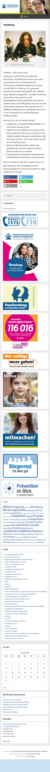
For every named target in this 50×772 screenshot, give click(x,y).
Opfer (42, 534)
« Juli (4, 688)
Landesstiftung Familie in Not (14, 601)
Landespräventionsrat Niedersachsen (17, 599)
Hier (5, 166)
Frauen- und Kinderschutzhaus (15, 520)
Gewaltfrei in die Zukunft (13, 574)
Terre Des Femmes (11, 631)
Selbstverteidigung (10, 540)
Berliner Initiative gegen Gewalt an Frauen (19, 559)
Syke (44, 540)
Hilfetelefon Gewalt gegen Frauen (16, 579)
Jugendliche (7, 528)
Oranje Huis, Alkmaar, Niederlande (16, 613)
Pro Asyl (7, 618)
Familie (29, 516)
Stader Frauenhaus (11, 628)
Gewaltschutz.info (11, 576)
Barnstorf (27, 507)
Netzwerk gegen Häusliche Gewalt (26, 534)
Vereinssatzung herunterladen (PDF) (15, 707)
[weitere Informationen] (20, 186)
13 (25, 668)
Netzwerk (8, 534)
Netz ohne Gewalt (11, 604)
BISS (34, 513)
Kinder (16, 527)
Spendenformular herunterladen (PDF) (16, 702)
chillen (9, 516)
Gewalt (12, 522)
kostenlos (24, 528)
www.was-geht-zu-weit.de (14, 638)
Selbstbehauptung (30, 537)
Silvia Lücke (22, 540)
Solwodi (7, 626)
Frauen (38, 516)
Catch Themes (30, 756)
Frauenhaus (36, 519)
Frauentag (6, 522)
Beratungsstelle (14, 510)
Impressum (6, 741)
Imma (6, 581)
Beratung (37, 506)
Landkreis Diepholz (17, 531)
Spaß (29, 540)
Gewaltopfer (20, 522)
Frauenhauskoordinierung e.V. (15, 569)
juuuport (7, 584)
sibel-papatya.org (11, 623)
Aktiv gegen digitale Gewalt (14, 554)
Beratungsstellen (26, 513)
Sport (33, 540)
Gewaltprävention (34, 522)
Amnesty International (12, 557)
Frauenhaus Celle (10, 567)
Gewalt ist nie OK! (11, 572)
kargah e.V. (8, 586)
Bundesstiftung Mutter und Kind (15, 562)
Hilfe (12, 525)
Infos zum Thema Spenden (12, 699)
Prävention (9, 536)
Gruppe (6, 525)
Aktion (7, 506)
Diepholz (18, 516)
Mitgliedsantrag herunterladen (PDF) (15, 704)
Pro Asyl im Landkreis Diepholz (15, 621)
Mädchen (37, 531)
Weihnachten (24, 542)
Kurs (31, 528)
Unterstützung (9, 542)
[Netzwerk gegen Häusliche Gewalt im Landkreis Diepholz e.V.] (25, 13)
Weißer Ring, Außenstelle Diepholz (16, 636)
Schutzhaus (19, 537)
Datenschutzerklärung (10, 712)
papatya (7, 616)
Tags (5, 502)
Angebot (18, 506)
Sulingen (39, 540)
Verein (18, 542)
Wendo (41, 542)
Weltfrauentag (33, 542)
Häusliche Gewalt (27, 525)
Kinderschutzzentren (12, 589)
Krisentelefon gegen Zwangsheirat (16, 596)
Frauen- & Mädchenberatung (14, 564)
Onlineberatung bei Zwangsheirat (16, 611)
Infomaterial (7, 709)
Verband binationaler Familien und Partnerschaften (22, 633)
